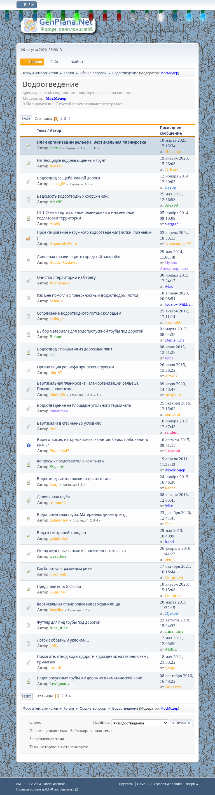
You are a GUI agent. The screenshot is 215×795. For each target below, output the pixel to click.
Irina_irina (59, 628)
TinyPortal (126, 784)
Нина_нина (175, 151)
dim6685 (57, 394)
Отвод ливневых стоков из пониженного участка (81, 550)
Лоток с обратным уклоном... (63, 640)
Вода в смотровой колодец (61, 532)
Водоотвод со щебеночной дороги (68, 178)
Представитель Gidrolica (59, 586)
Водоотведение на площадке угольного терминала (84, 405)
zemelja (172, 559)
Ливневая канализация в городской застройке (79, 256)
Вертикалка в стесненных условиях (69, 423)
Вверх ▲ (192, 784)
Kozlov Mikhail (179, 304)
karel (169, 541)
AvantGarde (60, 283)
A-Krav (56, 166)
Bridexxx (173, 687)
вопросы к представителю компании (70, 461)
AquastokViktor (63, 243)
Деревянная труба (53, 496)
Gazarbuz (58, 556)
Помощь (143, 784)
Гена (169, 524)
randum (172, 432)
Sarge (170, 668)
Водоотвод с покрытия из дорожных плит (74, 349)
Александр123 (178, 244)
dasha (55, 354)
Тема (41, 130)
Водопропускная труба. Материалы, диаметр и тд (82, 514)
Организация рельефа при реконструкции (75, 367)
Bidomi (56, 337)
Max (169, 286)
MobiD (171, 649)
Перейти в (101, 722)
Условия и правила (168, 784)
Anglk (55, 223)
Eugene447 (59, 450)
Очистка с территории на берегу (66, 277)
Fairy (54, 484)
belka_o (57, 301)
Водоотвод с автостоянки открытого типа (74, 478)
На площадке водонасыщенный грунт (71, 160)
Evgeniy (57, 466)
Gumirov (57, 592)
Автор (55, 130)
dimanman (59, 411)
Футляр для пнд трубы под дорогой (69, 622)
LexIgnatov (60, 683)
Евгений (172, 451)
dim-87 (56, 372)
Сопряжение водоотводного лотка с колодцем (79, 313)
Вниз (26, 118)
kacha (170, 488)
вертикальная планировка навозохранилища (78, 604)
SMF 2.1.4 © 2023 (28, 783)
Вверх (26, 696)
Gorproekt (58, 574)
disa (53, 429)
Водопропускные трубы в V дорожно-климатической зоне (89, 678)
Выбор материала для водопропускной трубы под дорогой (90, 331)
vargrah (172, 224)
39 (95, 148)
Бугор (170, 187)
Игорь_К (173, 395)
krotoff (56, 667)
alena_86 (58, 183)
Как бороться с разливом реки (64, 568)
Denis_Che (174, 340)
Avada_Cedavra (64, 262)
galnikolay (59, 520)
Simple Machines (54, 783)
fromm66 (173, 322)
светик (56, 148)
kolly (54, 646)
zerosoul (172, 414)
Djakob (171, 613)
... (91, 148)
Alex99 (56, 202)
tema (169, 358)
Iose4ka (56, 609)
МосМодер (169, 73)
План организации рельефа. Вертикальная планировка (91, 142)
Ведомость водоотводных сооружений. (73, 196)
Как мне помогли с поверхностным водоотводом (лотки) (88, 295)
